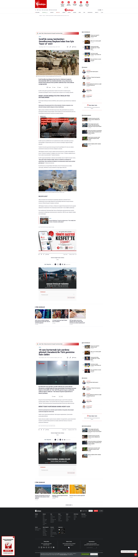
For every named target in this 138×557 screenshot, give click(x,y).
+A (67, 87)
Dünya (40, 36)
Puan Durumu (53, 516)
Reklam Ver (52, 536)
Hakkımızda (52, 528)
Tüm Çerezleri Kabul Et (85, 554)
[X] (55, 264)
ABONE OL (95, 510)
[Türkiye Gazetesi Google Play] (61, 532)
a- (59, 396)
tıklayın (92, 108)
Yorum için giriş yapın (71, 297)
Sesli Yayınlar (84, 516)
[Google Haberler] (67, 264)
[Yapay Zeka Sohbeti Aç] (135, 554)
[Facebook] (41, 254)
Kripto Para (44, 520)
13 (59, 287)
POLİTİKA (69, 12)
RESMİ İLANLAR (90, 12)
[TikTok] (51, 547)
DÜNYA (80, 12)
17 (64, 287)
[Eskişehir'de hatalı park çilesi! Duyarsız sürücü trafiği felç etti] (84, 121)
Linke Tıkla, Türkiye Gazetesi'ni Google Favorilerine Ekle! (50, 33)
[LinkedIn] (60, 264)
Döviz (43, 518)
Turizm (44, 524)
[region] (69, 554)
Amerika (59, 518)
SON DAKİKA (37, 12)
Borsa (44, 515)
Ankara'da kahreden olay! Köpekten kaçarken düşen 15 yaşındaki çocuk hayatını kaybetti (95, 132)
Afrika (59, 519)
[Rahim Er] (84, 77)
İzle (102, 12)
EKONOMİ (74, 12)
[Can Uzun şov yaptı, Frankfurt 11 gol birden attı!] (88, 54)
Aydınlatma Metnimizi (63, 554)
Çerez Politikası (100, 552)
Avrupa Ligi (52, 520)
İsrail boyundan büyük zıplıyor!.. (92, 71)
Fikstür (52, 518)
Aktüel (67, 520)
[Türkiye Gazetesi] (69, 10)
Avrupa (59, 516)
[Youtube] (46, 547)
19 (66, 287)
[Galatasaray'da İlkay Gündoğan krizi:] (88, 47)
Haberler (44, 532)
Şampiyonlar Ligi (53, 519)
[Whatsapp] (67, 47)
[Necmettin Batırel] (84, 96)
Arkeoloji (75, 516)
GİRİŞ (101, 510)
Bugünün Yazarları (38, 528)
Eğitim (36, 516)
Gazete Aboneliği (53, 532)
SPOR (84, 12)
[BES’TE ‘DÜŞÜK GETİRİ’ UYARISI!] (84, 146)
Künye (51, 531)
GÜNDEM (63, 12)
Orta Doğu (60, 515)
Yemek (67, 518)
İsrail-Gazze (60, 520)
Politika (36, 515)
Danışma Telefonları (54, 533)
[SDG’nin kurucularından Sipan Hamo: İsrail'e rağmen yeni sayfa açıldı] (88, 42)
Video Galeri (45, 535)
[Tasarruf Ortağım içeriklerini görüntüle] (45, 12)
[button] (74, 278)
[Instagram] (49, 547)
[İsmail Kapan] (84, 71)
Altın (43, 516)
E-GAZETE (90, 510)
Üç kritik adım (89, 96)
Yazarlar (36, 527)
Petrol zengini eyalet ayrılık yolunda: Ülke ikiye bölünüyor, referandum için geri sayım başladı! (94, 125)
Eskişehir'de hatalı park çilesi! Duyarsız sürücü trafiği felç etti (94, 119)
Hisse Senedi (45, 519)
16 (63, 287)
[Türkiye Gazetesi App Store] (61, 529)
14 (60, 287)
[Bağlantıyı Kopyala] (70, 47)
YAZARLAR (51, 12)
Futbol (52, 515)
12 (58, 287)
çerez (58, 553)
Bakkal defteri (89, 90)
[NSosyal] (62, 264)
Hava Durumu (68, 516)
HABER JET (96, 12)
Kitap (74, 518)
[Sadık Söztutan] (84, 90)
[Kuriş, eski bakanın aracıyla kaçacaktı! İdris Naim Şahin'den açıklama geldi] (88, 60)
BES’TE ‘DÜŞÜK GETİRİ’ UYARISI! (94, 143)
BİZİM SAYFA (58, 12)
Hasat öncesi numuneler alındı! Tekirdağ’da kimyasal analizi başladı (94, 138)
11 (57, 287)
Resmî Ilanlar (45, 531)
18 (65, 287)
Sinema (75, 515)
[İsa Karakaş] (84, 84)
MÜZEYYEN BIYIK (43, 227)
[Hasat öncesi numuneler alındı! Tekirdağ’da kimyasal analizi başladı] (84, 140)
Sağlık (67, 515)
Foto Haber (44, 533)
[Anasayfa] (38, 511)
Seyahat (67, 519)
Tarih (74, 519)
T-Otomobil (44, 523)
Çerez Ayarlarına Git (94, 554)
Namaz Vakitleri (84, 515)
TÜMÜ (69, 287)
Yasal (51, 535)
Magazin (44, 528)
